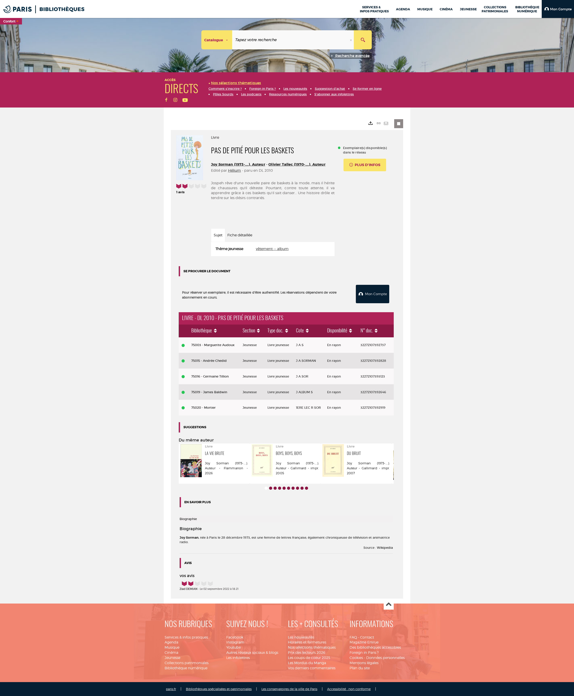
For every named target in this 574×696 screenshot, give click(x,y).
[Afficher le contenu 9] (302, 488)
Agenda (171, 642)
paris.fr (171, 689)
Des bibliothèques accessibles (375, 647)
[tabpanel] (272, 249)
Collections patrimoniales (187, 663)
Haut (389, 605)
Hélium (234, 170)
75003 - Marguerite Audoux (213, 345)
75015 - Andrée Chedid (209, 361)
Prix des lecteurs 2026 (306, 652)
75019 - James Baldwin (209, 392)
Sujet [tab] (218, 235)
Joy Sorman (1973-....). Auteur (238, 164)
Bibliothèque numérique (186, 668)
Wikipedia (385, 548)
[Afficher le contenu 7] (293, 488)
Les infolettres (238, 658)
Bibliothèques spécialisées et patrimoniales (219, 689)
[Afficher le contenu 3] (275, 488)
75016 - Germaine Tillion (210, 376)
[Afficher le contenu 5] (284, 488)
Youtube (233, 647)
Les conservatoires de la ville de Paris (289, 689)
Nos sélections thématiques (312, 647)
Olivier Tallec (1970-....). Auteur (296, 164)
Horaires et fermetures (307, 642)
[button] (558, 9)
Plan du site (360, 668)
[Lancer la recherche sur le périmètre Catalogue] (363, 39)
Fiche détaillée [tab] (239, 235)
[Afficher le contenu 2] (270, 488)
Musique (172, 647)
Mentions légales (364, 663)
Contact (367, 637)
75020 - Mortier (203, 408)
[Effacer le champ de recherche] (351, 39)
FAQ (353, 637)
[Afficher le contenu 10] (306, 488)
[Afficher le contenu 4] (279, 488)
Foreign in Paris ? (364, 652)
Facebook (234, 637)
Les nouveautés (301, 637)
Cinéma (171, 652)
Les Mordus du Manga (307, 663)
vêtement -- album (272, 249)
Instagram (235, 642)
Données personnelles (385, 658)
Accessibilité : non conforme (349, 689)
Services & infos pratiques (186, 637)
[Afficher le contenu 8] (297, 488)
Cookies (356, 658)
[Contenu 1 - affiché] (266, 488)
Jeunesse (172, 658)
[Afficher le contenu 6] (288, 488)
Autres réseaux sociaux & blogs (252, 652)
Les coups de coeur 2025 (309, 658)
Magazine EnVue (364, 642)
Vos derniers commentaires (311, 668)
